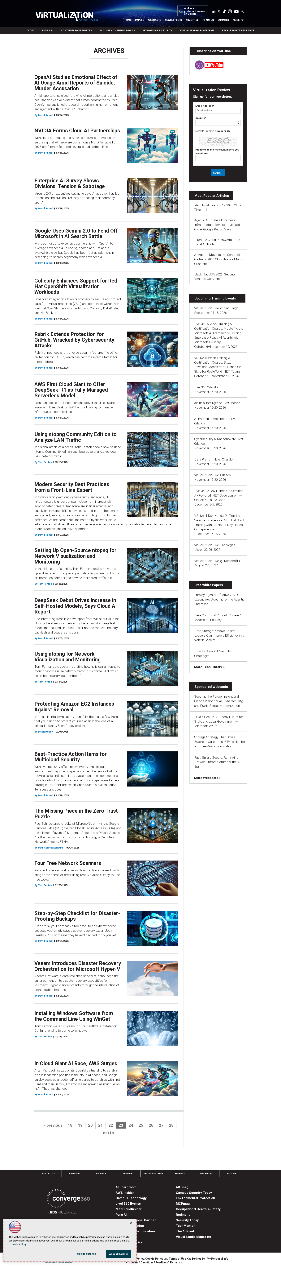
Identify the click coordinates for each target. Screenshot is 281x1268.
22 (110, 1125)
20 (90, 1125)
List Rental (206, 1173)
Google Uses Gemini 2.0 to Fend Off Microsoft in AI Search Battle (76, 234)
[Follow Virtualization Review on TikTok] (224, 12)
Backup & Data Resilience (238, 30)
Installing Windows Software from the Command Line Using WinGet (73, 1016)
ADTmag (182, 1187)
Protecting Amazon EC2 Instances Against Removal (74, 707)
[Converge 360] (68, 1199)
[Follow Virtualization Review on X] (218, 12)
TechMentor (185, 1226)
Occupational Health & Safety (198, 1209)
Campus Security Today (194, 1193)
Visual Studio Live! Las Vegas (214, 545)
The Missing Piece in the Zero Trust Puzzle (76, 814)
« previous (53, 1125)
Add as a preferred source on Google (194, 11)
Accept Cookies (118, 1254)
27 (161, 1125)
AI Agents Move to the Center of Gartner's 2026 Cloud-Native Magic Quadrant (218, 259)
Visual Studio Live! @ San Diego (216, 308)
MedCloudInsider (129, 1209)
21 (100, 1125)
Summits (223, 20)
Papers (139, 20)
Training (208, 20)
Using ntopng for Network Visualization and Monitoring (67, 657)
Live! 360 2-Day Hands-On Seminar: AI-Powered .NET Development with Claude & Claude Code (219, 495)
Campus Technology (131, 1198)
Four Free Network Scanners (67, 863)
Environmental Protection (195, 1198)
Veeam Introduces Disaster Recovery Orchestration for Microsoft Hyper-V (77, 966)
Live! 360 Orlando (206, 387)
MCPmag (183, 1203)
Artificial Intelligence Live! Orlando (217, 403)
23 (121, 1125)
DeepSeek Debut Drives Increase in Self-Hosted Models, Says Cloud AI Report (75, 606)
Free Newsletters (153, 1173)
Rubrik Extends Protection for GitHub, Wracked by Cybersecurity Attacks (74, 340)
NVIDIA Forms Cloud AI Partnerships (77, 131)
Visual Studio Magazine (193, 1237)
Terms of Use (177, 1258)
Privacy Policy (222, 131)
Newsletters (173, 20)
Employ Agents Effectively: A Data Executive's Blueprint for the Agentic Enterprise (219, 599)
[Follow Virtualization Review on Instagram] (230, 12)
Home (127, 20)
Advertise (192, 20)
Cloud (30, 30)
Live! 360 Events (128, 1203)
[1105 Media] (62, 1212)
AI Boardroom (126, 1187)
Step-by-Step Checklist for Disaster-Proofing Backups (77, 916)
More (236, 20)
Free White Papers (208, 585)
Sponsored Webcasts (211, 687)
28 (171, 1125)
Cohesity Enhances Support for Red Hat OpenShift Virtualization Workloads (75, 286)
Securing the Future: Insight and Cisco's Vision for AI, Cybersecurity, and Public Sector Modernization (218, 701)
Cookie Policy (154, 1258)
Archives (101, 1173)
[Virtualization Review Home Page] (66, 17)
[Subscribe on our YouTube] (206, 68)
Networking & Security (157, 30)
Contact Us (48, 1173)
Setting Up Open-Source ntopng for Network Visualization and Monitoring (75, 556)
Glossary (232, 1173)
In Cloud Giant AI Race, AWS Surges (75, 1063)
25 (141, 1125)
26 (151, 1125)
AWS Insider (125, 1193)
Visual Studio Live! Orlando (212, 475)
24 (130, 1125)
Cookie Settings (86, 1253)
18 (70, 1125)
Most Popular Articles (211, 196)
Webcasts (154, 20)
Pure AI (121, 1214)
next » (108, 1132)
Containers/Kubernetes (76, 30)
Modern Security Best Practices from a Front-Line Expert (71, 487)
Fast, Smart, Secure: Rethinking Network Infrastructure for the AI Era (217, 762)
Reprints (180, 1173)
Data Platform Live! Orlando (213, 459)
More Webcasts (206, 778)
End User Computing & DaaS (117, 30)
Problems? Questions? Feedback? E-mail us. (154, 1262)
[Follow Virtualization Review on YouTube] (236, 12)
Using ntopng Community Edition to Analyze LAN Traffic (75, 437)
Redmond (183, 1214)
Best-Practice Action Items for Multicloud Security (70, 757)
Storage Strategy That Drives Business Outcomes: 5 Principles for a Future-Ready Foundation (219, 741)
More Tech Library (208, 667)
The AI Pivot (185, 1231)
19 (80, 1125)
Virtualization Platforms (197, 30)
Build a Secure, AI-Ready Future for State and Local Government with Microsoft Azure (218, 721)
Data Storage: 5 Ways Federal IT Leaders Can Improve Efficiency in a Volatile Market (219, 635)
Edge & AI (47, 30)
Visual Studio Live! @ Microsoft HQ (219, 561)
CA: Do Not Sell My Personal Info (207, 1258)
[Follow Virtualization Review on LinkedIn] (213, 12)
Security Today (187, 1220)
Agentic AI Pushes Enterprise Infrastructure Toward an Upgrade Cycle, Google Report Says (217, 224)
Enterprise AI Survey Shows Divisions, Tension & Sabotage (69, 183)
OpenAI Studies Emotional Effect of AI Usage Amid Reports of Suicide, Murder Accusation (75, 83)
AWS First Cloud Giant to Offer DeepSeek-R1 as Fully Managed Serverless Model (71, 390)
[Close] (131, 1223)
